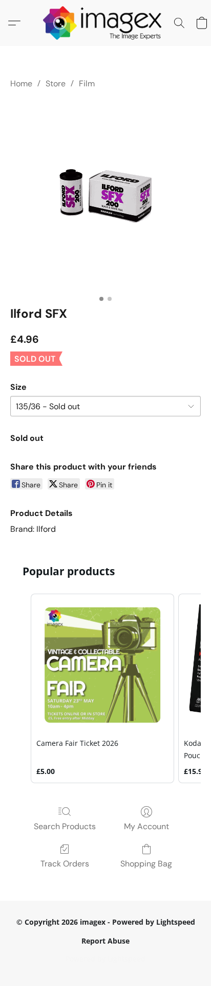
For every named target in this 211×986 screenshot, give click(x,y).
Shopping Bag (146, 863)
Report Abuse (105, 941)
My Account (146, 826)
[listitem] (102, 688)
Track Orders (64, 863)
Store (56, 83)
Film (87, 83)
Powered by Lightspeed (105, 959)
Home (21, 83)
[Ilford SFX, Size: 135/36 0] (105, 195)
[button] (105, 23)
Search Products (65, 826)
